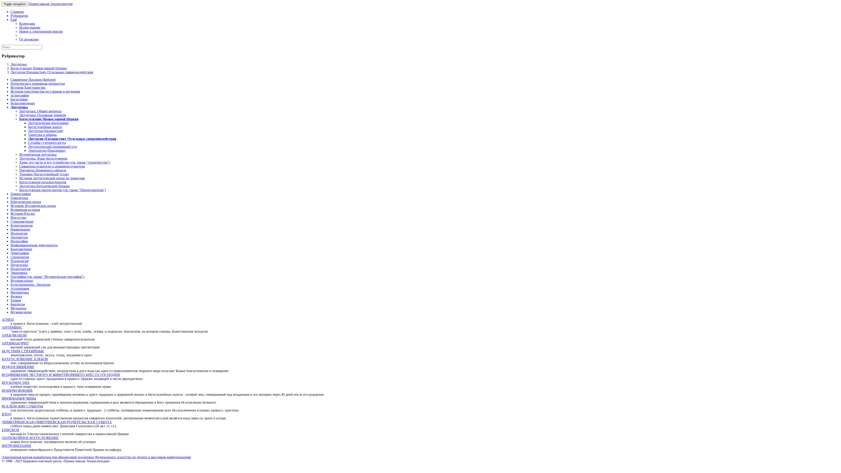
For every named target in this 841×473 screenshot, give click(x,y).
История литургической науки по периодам (52, 178)
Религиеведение (23, 103)
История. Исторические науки (33, 206)
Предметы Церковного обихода (42, 170)
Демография (20, 253)
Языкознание (20, 229)
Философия (19, 241)
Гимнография (21, 194)
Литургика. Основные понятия (42, 115)
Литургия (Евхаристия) (45, 131)
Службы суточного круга (47, 143)
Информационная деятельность (34, 245)
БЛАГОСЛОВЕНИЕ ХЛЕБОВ (25, 359)
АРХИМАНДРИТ (15, 343)
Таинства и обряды (42, 135)
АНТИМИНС (12, 327)
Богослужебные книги (45, 127)
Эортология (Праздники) (46, 150)
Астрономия (20, 288)
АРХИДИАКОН (14, 335)
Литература (19, 237)
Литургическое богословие (48, 123)
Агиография (20, 95)
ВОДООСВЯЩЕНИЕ (18, 367)
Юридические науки (26, 202)
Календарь (27, 23)
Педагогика (19, 265)
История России (23, 213)
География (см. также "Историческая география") (47, 277)
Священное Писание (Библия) (33, 79)
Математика (20, 292)
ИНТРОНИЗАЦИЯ (16, 446)
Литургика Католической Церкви (44, 186)
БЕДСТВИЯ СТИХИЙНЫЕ (23, 351)
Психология (19, 261)
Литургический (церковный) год (52, 146)
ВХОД (6, 414)
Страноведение (22, 221)
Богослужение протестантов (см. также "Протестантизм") (62, 190)
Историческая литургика (38, 154)
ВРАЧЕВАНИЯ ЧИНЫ (19, 398)
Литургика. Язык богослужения (43, 158)
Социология (20, 257)
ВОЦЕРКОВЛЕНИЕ (17, 390)
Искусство (18, 217)
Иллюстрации (29, 27)
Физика (16, 296)
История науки (22, 280)
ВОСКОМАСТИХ (16, 383)
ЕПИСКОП (10, 430)
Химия (16, 300)
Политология (20, 269)
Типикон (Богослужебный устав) (44, 174)
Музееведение (21, 312)
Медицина (18, 308)
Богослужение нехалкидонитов (42, 182)
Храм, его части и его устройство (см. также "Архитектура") (64, 162)
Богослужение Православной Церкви (39, 68)
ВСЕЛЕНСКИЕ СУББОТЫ (22, 406)
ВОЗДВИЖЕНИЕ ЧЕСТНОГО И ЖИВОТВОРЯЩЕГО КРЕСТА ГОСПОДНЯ (61, 375)
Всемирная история (25, 210)
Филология (19, 233)
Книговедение (21, 249)
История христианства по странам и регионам (45, 91)
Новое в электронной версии (41, 31)
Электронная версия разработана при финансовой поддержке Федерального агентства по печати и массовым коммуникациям (96, 457)
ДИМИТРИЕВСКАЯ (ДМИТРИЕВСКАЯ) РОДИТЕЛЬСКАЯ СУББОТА (57, 422)
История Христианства (28, 87)
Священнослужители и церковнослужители (52, 166)
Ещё (14, 19)
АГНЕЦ (8, 319)
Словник (17, 12)
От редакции (29, 39)
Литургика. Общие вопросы (40, 111)
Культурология (22, 225)
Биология (18, 304)
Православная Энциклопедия (50, 4)
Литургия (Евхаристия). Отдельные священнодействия (52, 72)
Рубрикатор (19, 16)
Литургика (19, 64)
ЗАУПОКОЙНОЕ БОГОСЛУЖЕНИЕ (30, 438)
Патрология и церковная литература (38, 83)
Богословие (19, 99)
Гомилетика (19, 198)
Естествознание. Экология (30, 284)
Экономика (19, 273)
